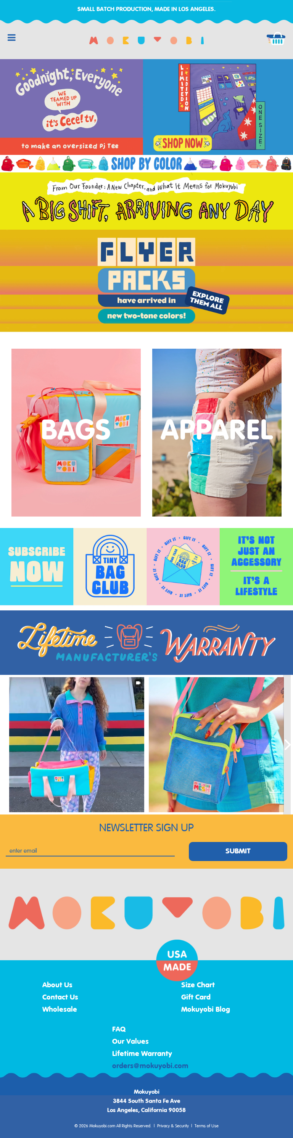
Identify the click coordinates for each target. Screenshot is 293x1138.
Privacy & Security (173, 1126)
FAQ (119, 1029)
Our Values (130, 1042)
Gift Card (196, 997)
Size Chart (198, 985)
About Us (57, 985)
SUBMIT (238, 851)
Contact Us (60, 997)
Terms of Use (207, 1126)
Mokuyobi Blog (205, 1010)
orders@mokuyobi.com (150, 1066)
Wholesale (59, 1010)
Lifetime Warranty (142, 1054)
